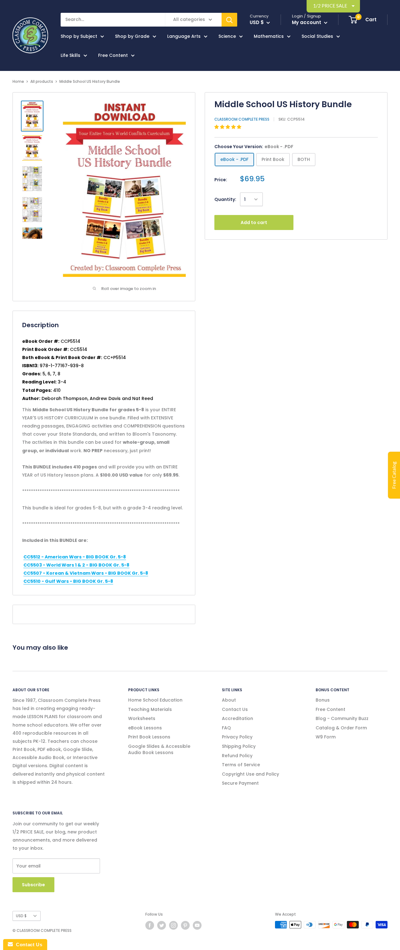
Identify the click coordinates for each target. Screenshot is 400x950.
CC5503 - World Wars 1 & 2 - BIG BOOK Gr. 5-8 (76, 565)
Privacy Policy (237, 737)
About (229, 700)
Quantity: (225, 199)
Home (18, 81)
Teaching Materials (150, 709)
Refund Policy (237, 755)
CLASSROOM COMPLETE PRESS (241, 119)
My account (307, 22)
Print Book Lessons (149, 737)
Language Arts (184, 36)
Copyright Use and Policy (250, 774)
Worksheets (141, 718)
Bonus (323, 700)
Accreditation (237, 718)
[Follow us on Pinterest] (185, 925)
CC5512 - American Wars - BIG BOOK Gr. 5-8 (74, 557)
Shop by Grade (132, 36)
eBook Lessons (145, 728)
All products (41, 81)
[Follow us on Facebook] (149, 925)
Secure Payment (240, 783)
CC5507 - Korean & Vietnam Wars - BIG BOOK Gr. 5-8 (85, 573)
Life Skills (70, 55)
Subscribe (33, 885)
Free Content (113, 55)
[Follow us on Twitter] (161, 925)
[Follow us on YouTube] (197, 925)
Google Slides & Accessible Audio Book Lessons (159, 749)
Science (227, 36)
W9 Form (326, 737)
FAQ (226, 728)
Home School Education (155, 700)
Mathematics (269, 36)
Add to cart (254, 222)
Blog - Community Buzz (342, 718)
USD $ (21, 915)
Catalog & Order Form (341, 728)
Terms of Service (241, 765)
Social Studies (317, 36)
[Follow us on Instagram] (173, 925)
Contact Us (235, 709)
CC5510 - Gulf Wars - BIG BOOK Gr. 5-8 (68, 581)
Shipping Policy (239, 746)
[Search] (229, 20)
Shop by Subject (79, 36)
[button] (228, 127)
